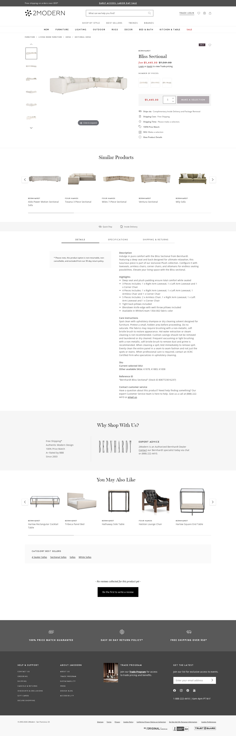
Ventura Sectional (148, 201)
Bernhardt (145, 51)
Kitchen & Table (170, 29)
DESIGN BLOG (66, 691)
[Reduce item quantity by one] (174, 102)
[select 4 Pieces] (155, 83)
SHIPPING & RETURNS (156, 239)
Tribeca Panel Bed (74, 524)
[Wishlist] (198, 13)
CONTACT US (24, 672)
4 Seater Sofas (39, 557)
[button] (210, 13)
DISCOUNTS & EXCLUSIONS (30, 691)
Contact (143, 450)
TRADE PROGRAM (68, 676)
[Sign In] (204, 13)
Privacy (117, 722)
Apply (149, 66)
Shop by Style (91, 23)
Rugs (115, 29)
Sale (189, 29)
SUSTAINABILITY (68, 681)
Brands (149, 23)
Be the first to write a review (118, 592)
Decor (129, 29)
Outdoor (99, 29)
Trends (133, 23)
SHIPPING (22, 681)
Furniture (62, 29)
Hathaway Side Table (113, 524)
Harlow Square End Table (189, 524)
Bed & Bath (146, 29)
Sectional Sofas (83, 37)
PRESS (63, 686)
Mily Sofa (181, 201)
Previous (42, 85)
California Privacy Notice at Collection (151, 722)
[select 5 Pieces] (167, 83)
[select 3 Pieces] (143, 83)
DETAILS (80, 239)
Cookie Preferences (208, 722)
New (46, 29)
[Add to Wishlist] (210, 45)
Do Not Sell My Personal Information (183, 722)
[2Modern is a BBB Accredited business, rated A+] (181, 730)
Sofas (68, 37)
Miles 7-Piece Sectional (114, 201)
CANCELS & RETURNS (27, 686)
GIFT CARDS (23, 696)
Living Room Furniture (50, 37)
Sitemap (100, 722)
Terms (109, 722)
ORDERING (23, 676)
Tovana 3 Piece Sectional (78, 201)
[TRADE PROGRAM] (132, 673)
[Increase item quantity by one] (174, 97)
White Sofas (85, 557)
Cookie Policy (128, 722)
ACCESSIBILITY (67, 696)
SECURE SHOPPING (26, 701)
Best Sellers (114, 23)
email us (132, 397)
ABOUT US (65, 672)
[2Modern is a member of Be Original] (156, 728)
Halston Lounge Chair (150, 524)
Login (141, 66)
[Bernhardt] (115, 447)
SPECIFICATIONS (118, 239)
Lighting (81, 29)
